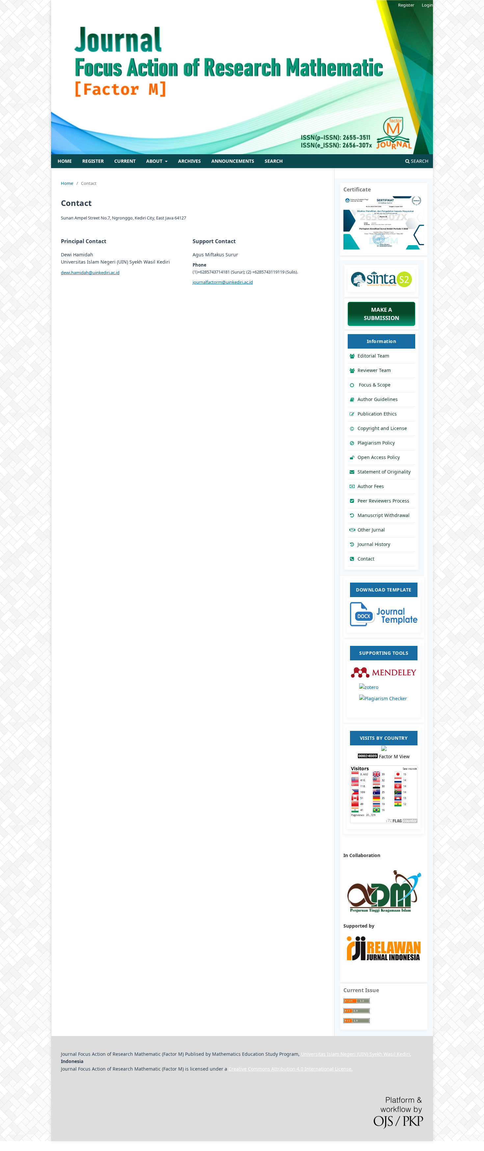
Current (125, 161)
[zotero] (383, 686)
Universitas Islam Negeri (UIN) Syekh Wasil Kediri (355, 1054)
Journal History (374, 544)
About (155, 161)
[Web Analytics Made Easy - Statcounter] (368, 756)
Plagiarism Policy (376, 443)
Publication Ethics (377, 414)
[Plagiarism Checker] (383, 704)
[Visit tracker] (384, 749)
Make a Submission (381, 314)
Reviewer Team (374, 370)
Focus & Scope (374, 385)
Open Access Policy (379, 457)
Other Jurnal (371, 530)
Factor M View (394, 756)
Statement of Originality (384, 472)
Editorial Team (373, 356)
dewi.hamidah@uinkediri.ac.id (90, 272)
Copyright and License (382, 428)
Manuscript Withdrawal (384, 515)
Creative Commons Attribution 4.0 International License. (291, 1069)
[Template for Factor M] (383, 625)
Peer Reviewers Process (383, 501)
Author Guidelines (378, 399)
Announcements (232, 161)
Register (93, 161)
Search (274, 161)
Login (427, 5)
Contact (366, 559)
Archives (189, 161)
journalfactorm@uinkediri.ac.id (223, 282)
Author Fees (371, 486)
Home (65, 161)
